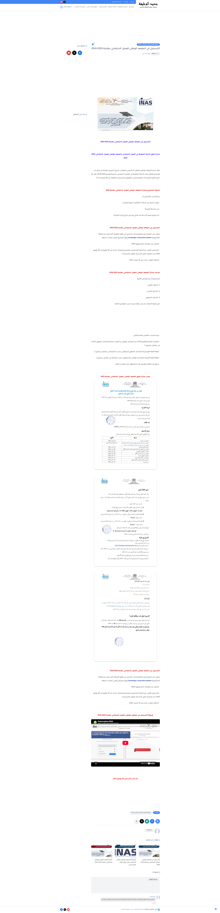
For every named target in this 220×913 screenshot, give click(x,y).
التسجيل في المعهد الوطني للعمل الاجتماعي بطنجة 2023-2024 (150, 862)
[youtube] (61, 2)
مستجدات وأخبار (80, 7)
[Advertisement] (110, 27)
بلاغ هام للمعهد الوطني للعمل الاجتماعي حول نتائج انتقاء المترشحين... (126, 862)
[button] (152, 821)
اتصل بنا (126, 1)
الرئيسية (131, 7)
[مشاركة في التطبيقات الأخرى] (136, 821)
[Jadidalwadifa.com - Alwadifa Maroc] (148, 5)
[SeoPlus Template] (159, 909)
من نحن (132, 1)
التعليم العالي (67, 7)
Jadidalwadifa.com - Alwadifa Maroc (132, 909)
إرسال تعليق (153, 879)
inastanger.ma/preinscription (140, 238)
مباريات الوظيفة (123, 7)
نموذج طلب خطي (92, 7)
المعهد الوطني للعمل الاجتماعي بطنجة (148, 44)
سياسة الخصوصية (117, 1)
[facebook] (68, 2)
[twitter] (64, 2)
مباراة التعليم (112, 7)
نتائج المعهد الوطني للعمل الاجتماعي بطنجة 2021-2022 (103, 861)
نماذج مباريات (103, 7)
